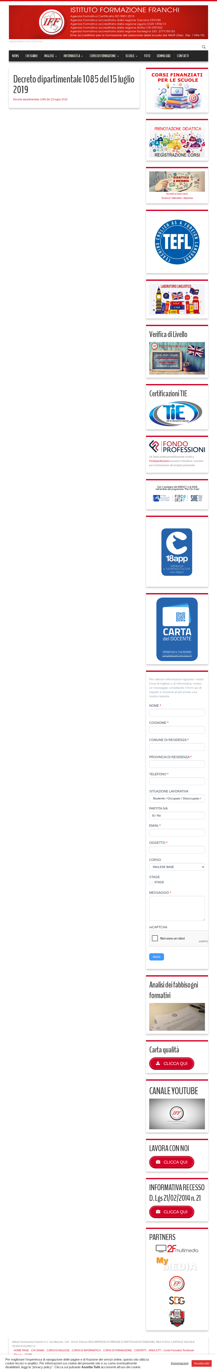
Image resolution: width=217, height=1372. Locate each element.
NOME (155, 705)
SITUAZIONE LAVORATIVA (168, 791)
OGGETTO (158, 842)
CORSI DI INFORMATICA (86, 1350)
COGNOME (158, 723)
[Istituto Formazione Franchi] (108, 22)
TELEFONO (158, 774)
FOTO (147, 55)
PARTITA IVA (158, 808)
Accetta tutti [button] (201, 1363)
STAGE (154, 877)
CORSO (155, 860)
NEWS (15, 55)
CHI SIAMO (31, 55)
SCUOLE (128, 57)
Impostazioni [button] (179, 1363)
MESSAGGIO (160, 892)
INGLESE (47, 57)
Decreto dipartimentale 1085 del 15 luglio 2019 (40, 99)
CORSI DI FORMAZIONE (101, 57)
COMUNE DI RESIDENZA (169, 740)
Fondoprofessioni (159, 461)
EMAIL (155, 825)
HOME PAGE (21, 1350)
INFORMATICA (70, 57)
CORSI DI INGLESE (58, 1350)
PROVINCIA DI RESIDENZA (170, 757)
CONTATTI (183, 55)
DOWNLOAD (163, 55)
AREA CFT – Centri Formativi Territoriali (171, 1350)
